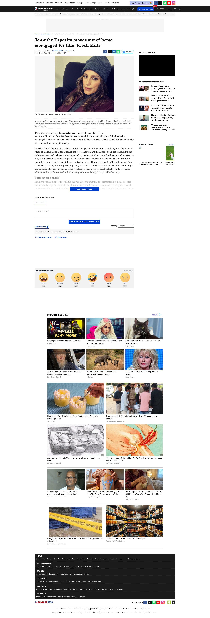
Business (88, 9)
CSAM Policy (95, 609)
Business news (41, 589)
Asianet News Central (61, 50)
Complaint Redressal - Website (113, 609)
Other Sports (84, 574)
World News (81, 559)
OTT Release (56, 566)
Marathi (106, 3)
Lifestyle (131, 9)
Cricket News (51, 574)
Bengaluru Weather (78, 597)
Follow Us (129, 52)
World (79, 9)
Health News (67, 581)
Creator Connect (146, 9)
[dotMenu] (168, 9)
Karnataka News (93, 559)
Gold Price (67, 589)
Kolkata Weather (126, 14)
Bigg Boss (66, 566)
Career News (86, 581)
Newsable (49, 3)
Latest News (62, 9)
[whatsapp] (165, 3)
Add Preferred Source (140, 3)
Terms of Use (74, 609)
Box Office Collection (91, 566)
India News (72, 559)
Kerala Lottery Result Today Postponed (60, 14)
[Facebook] (156, 3)
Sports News (40, 574)
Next (173, 14)
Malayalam (39, 3)
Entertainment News (43, 566)
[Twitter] (160, 3)
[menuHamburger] (175, 9)
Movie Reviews (76, 566)
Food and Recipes (54, 581)
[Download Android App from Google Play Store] (169, 602)
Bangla (93, 3)
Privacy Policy (85, 609)
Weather (39, 597)
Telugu (80, 3)
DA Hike (75, 589)
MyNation (115, 3)
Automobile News (116, 589)
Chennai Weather (63, 597)
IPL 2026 (160, 9)
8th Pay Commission (87, 589)
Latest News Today (59, 559)
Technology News (102, 589)
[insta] (173, 3)
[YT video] (169, 3)
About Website (62, 609)
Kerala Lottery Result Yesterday (88, 14)
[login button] (172, 9)
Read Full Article (84, 189)
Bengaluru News (134, 559)
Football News (63, 574)
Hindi (100, 3)
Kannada (58, 3)
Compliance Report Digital (135, 609)
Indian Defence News (119, 559)
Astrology (76, 581)
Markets (97, 9)
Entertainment (118, 9)
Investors (150, 609)
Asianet (44, 601)
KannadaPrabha (70, 3)
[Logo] (45, 9)
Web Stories (96, 581)
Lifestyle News (41, 581)
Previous (170, 14)
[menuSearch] (180, 9)
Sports (107, 9)
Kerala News (105, 559)
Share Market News (55, 589)
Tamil (87, 3)
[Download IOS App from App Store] (173, 602)
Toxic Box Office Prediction (144, 14)
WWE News (74, 574)
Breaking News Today (43, 559)
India (72, 9)
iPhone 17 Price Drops (110, 14)
